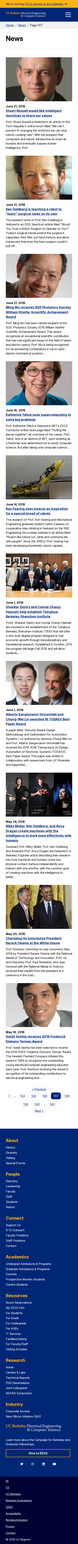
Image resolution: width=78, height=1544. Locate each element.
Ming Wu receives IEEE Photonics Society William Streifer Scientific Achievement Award (38, 312)
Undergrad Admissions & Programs (28, 1264)
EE (7, 1481)
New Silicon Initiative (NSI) (23, 1416)
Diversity (11, 1152)
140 (37, 1104)
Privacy (10, 1526)
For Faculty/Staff (17, 1344)
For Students (14, 1313)
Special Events (15, 1163)
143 (52, 1104)
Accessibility (13, 1513)
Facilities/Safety (16, 1339)
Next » (40, 1111)
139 (25, 1104)
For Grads (12, 1318)
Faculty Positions (17, 1235)
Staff (9, 1196)
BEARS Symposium (19, 1393)
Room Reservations (19, 1302)
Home (10, 25)
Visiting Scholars (16, 1349)
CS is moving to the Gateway (44, 4)
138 (67, 1096)
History (10, 1147)
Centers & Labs (16, 1372)
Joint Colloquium (16, 1388)
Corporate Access (18, 1411)
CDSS (9, 1507)
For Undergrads (16, 1323)
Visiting (10, 1158)
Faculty (11, 1191)
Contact (11, 1246)
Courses (11, 1274)
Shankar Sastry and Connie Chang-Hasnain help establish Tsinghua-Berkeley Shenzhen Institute (33, 611)
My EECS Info (15, 1308)
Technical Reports (18, 1377)
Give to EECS (38, 1453)
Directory (12, 1181)
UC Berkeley (13, 1494)
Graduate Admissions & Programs (28, 1269)
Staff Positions (15, 1240)
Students (12, 1202)
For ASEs (12, 1328)
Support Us (13, 1225)
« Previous (40, 1089)
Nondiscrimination (17, 1519)
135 (33, 1096)
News (22, 25)
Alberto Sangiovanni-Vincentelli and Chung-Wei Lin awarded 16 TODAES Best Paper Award (38, 719)
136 (44, 1096)
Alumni (10, 1207)
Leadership (13, 1186)
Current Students (17, 1284)
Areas (10, 1367)
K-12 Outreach (15, 1230)
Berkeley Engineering (19, 1500)
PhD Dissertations (17, 1383)
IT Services (13, 1334)
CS (7, 1487)
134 (22, 1096)
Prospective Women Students (25, 1279)
